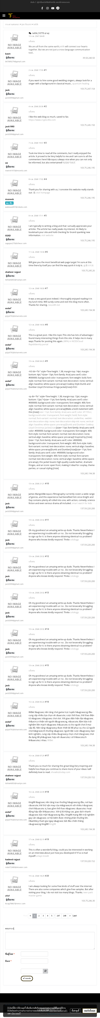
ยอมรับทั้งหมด (89, 1011)
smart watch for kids (82, 503)
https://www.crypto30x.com (42, 119)
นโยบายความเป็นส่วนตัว (58, 1011)
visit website (47, 235)
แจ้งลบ (32, 41)
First (25, 915)
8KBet (50, 740)
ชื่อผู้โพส (10, 954)
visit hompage (43, 192)
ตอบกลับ (28, 978)
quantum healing (80, 83)
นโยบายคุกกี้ (15, 1013)
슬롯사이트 (88, 265)
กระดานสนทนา (12, 24)
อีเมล (8, 961)
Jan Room (26, 24)
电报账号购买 (69, 162)
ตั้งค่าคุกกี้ (75, 1011)
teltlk (35, 24)
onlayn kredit (42, 856)
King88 (52, 824)
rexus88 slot (54, 304)
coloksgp (74, 539)
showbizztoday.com (60, 772)
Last (75, 915)
